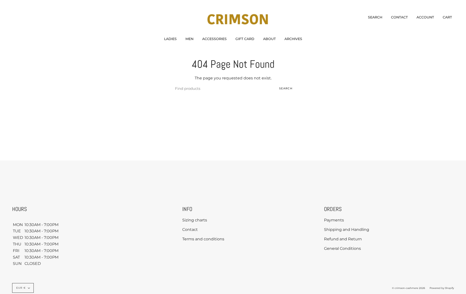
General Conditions (342, 248)
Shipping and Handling (346, 229)
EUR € (21, 287)
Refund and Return (343, 239)
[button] (170, 39)
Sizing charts (194, 220)
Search (285, 88)
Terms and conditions (203, 239)
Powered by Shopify (442, 288)
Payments (334, 220)
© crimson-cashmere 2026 (408, 288)
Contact (190, 229)
